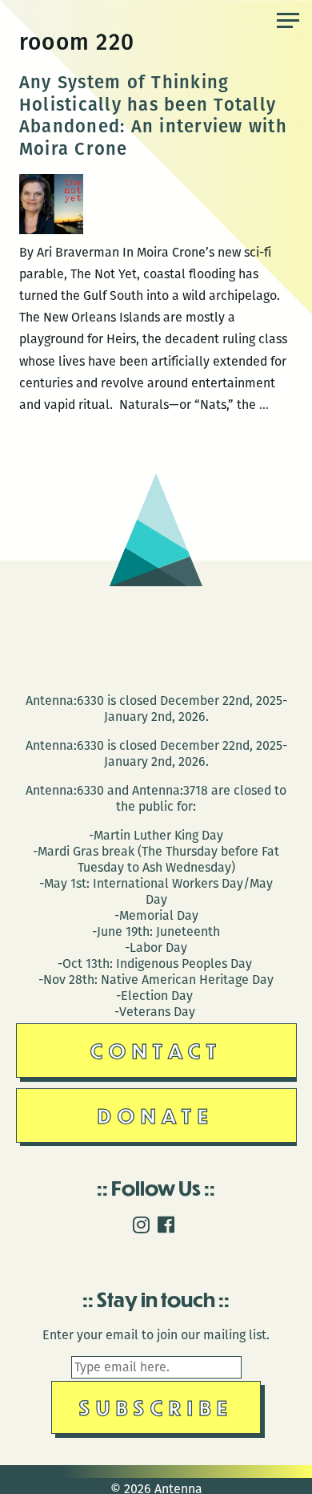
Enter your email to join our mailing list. (156, 1334)
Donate (156, 1115)
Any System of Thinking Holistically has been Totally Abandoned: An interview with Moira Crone (153, 115)
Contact (156, 1050)
